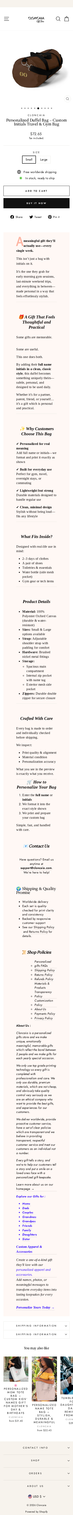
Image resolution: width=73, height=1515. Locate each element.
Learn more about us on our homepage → (34, 1186)
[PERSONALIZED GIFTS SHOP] (36, 3)
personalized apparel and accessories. (33, 1272)
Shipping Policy (44, 927)
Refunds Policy (43, 979)
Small (29, 159)
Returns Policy (38, 932)
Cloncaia (36, 115)
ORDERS (35, 1473)
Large (44, 159)
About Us (40, 1009)
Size (36, 152)
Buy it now (36, 203)
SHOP (35, 1460)
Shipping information (36, 1325)
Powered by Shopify (36, 1512)
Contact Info (35, 1447)
